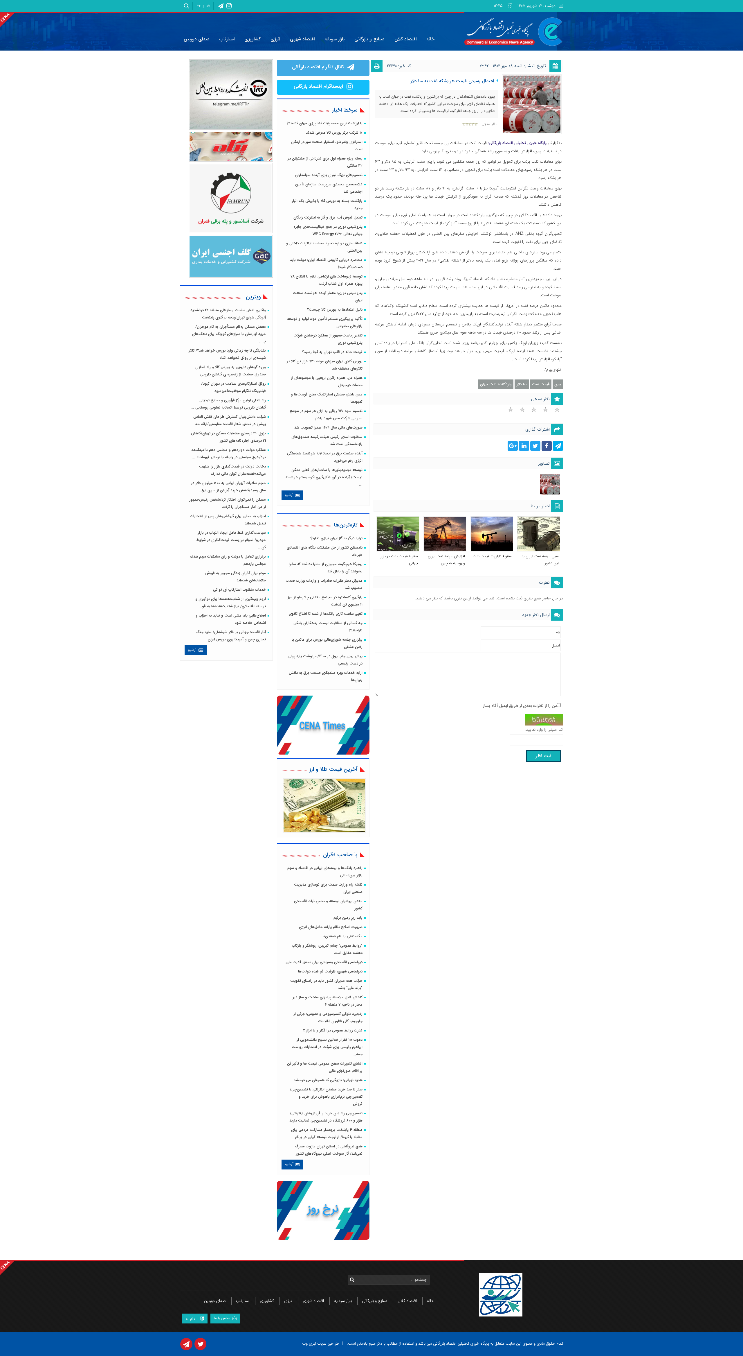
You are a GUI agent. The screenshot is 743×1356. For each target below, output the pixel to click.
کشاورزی (267, 1301)
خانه (430, 1301)
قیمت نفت (541, 384)
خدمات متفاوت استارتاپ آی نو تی (239, 590)
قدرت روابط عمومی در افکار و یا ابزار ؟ (333, 1030)
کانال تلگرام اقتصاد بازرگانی (318, 67)
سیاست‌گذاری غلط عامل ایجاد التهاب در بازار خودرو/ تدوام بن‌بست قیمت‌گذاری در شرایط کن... (231, 540)
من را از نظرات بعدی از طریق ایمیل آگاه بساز (520, 706)
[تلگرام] (220, 6)
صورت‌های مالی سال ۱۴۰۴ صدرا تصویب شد (328, 427)
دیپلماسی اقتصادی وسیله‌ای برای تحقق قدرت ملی (324, 962)
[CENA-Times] (324, 725)
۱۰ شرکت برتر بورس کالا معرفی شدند (334, 133)
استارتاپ (243, 1301)
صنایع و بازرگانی (374, 1301)
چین (557, 384)
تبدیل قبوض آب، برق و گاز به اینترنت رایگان (328, 217)
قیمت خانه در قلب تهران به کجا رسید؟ (332, 352)
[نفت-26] (550, 484)
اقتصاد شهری (313, 1301)
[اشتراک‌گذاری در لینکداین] (523, 447)
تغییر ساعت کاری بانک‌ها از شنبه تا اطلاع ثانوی (326, 614)
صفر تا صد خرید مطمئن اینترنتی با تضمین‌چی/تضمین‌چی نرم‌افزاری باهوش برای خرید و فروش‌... (326, 1096)
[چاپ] (379, 67)
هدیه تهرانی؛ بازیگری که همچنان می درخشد (328, 1080)
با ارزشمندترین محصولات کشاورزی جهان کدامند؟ (325, 123)
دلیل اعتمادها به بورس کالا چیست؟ (335, 310)
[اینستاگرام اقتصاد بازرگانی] (348, 87)
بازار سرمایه (343, 1301)
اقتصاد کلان (407, 1301)
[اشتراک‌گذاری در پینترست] (513, 447)
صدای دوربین (215, 1301)
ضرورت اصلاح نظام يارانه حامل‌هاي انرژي (331, 927)
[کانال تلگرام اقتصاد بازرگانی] (349, 68)
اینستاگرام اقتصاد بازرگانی (318, 86)
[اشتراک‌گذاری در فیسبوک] (546, 447)
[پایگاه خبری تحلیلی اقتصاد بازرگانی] (513, 31)
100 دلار (521, 384)
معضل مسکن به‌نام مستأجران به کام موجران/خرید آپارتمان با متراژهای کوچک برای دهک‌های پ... (229, 334)
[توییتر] (200, 1346)
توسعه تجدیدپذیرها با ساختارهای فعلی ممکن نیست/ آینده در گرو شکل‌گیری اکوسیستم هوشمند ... (324, 477)
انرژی (288, 1301)
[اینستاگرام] (229, 6)
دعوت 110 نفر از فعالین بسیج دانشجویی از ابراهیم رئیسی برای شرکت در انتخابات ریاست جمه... (327, 1047)
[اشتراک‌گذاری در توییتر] (534, 447)
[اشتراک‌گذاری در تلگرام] (557, 447)
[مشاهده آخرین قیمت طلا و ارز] (324, 805)
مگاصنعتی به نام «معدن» (343, 936)
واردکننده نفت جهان (496, 384)
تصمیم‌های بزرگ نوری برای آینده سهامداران (329, 175)
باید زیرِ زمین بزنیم (348, 918)
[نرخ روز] (324, 1211)
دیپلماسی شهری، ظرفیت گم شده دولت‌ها (330, 971)
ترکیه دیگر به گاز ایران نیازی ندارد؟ (336, 538)
